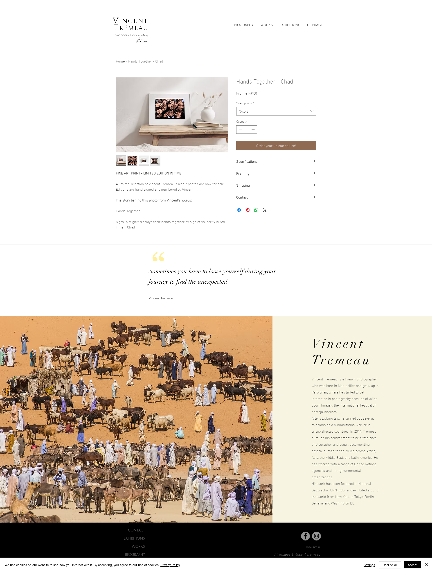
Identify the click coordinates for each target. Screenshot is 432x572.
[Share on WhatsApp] (256, 210)
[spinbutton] (247, 129)
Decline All (389, 565)
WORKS (138, 546)
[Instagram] (316, 536)
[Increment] (253, 129)
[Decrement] (240, 129)
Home (120, 61)
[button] (266, 24)
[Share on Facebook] (239, 210)
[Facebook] (305, 536)
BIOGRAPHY (135, 554)
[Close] (426, 564)
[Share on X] (265, 210)
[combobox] (276, 111)
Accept (412, 565)
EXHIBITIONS (134, 538)
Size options (245, 103)
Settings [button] (369, 565)
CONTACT (136, 530)
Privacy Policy (170, 565)
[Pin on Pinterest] (247, 210)
